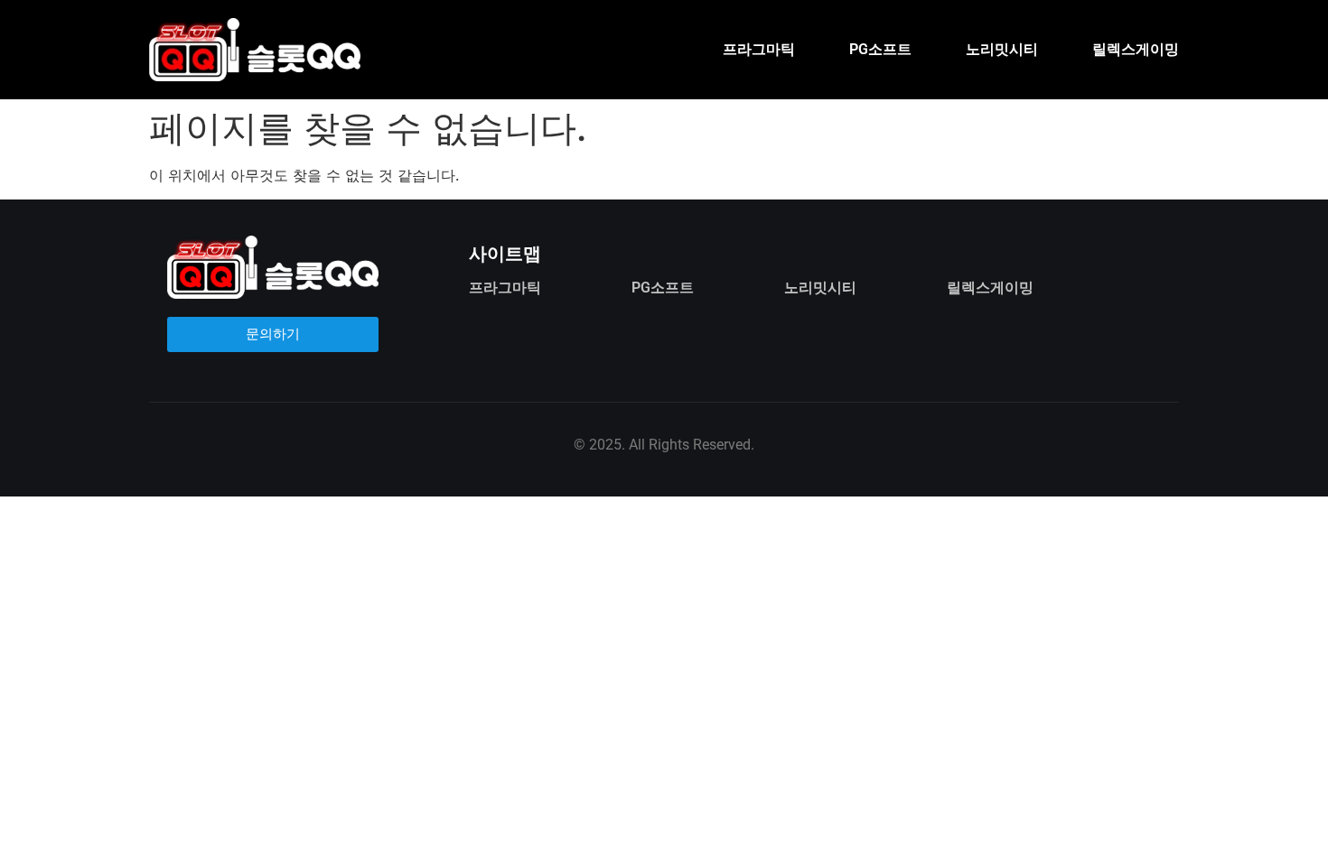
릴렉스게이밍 (1135, 49)
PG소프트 (880, 49)
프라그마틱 (759, 49)
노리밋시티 (1002, 49)
